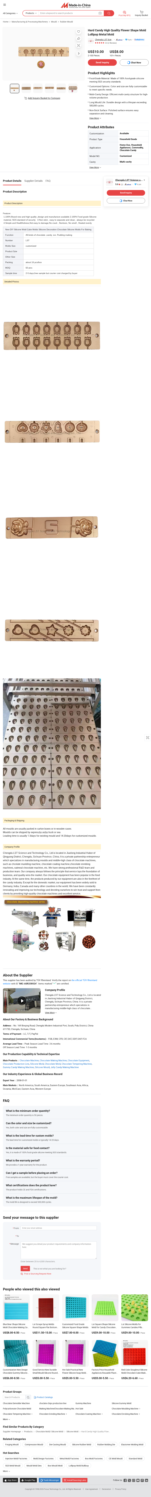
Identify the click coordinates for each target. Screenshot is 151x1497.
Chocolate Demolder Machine (16, 1403)
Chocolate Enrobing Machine (125, 1413)
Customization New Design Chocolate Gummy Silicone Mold (15, 1372)
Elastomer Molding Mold (132, 1444)
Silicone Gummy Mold (121, 1403)
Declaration (106, 1489)
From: (16, 1228)
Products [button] (30, 13)
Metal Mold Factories (69, 1458)
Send (25, 1268)
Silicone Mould (42, 1067)
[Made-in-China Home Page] (75, 5)
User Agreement (91, 1489)
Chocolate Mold (53, 1063)
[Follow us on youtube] (137, 1480)
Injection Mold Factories (16, 1458)
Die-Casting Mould (57, 1444)
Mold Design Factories (43, 1458)
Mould (54, 21)
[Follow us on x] (129, 1480)
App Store (10, 1480)
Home (5, 21)
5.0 (119, 184)
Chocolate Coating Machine (88, 1413)
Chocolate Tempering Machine (77, 1063)
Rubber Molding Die (106, 1444)
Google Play (28, 1480)
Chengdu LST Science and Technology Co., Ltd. (104, 39)
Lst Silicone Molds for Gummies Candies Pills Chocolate (131, 1327)
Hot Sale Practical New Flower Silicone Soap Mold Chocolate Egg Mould (74, 1372)
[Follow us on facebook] (125, 1480)
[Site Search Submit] (109, 13)
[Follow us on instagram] (133, 1480)
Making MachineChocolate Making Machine (57, 1408)
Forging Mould (12, 1444)
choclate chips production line (52, 1403)
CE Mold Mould (116, 1458)
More (5, 1471)
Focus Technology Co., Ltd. (55, 1489)
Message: (14, 1243)
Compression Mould (34, 1444)
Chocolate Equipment (78, 1060)
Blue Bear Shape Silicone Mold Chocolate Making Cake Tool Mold (16, 1327)
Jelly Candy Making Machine (65, 1067)
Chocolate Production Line (16, 1063)
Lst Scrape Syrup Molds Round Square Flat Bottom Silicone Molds (45, 1327)
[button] (4, 4)
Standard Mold (135, 1458)
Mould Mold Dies (34, 1465)
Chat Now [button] (136, 62)
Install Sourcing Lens (76, 1480)
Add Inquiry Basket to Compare (44, 98)
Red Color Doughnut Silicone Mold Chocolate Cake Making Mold (134, 1372)
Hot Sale (79, 1408)
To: (18, 1236)
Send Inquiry (102, 62)
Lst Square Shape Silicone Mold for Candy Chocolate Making (103, 1327)
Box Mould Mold (55, 1465)
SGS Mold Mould (12, 1465)
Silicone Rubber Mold (81, 1444)
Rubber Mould (66, 21)
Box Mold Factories (94, 1458)
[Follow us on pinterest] (142, 1480)
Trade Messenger (49, 1480)
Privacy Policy (120, 1489)
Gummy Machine (83, 1403)
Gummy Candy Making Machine (18, 1067)
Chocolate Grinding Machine (52, 1413)
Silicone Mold (37, 1063)
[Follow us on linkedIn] (146, 1480)
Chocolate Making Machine (53, 1060)
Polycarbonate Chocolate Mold (17, 1408)
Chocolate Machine (29, 1060)
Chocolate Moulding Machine (125, 1408)
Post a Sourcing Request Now (36, 1273)
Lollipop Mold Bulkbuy (79, 1465)
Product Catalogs (44, 1397)
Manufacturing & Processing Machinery (30, 21)
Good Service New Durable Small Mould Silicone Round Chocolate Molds (45, 1372)
